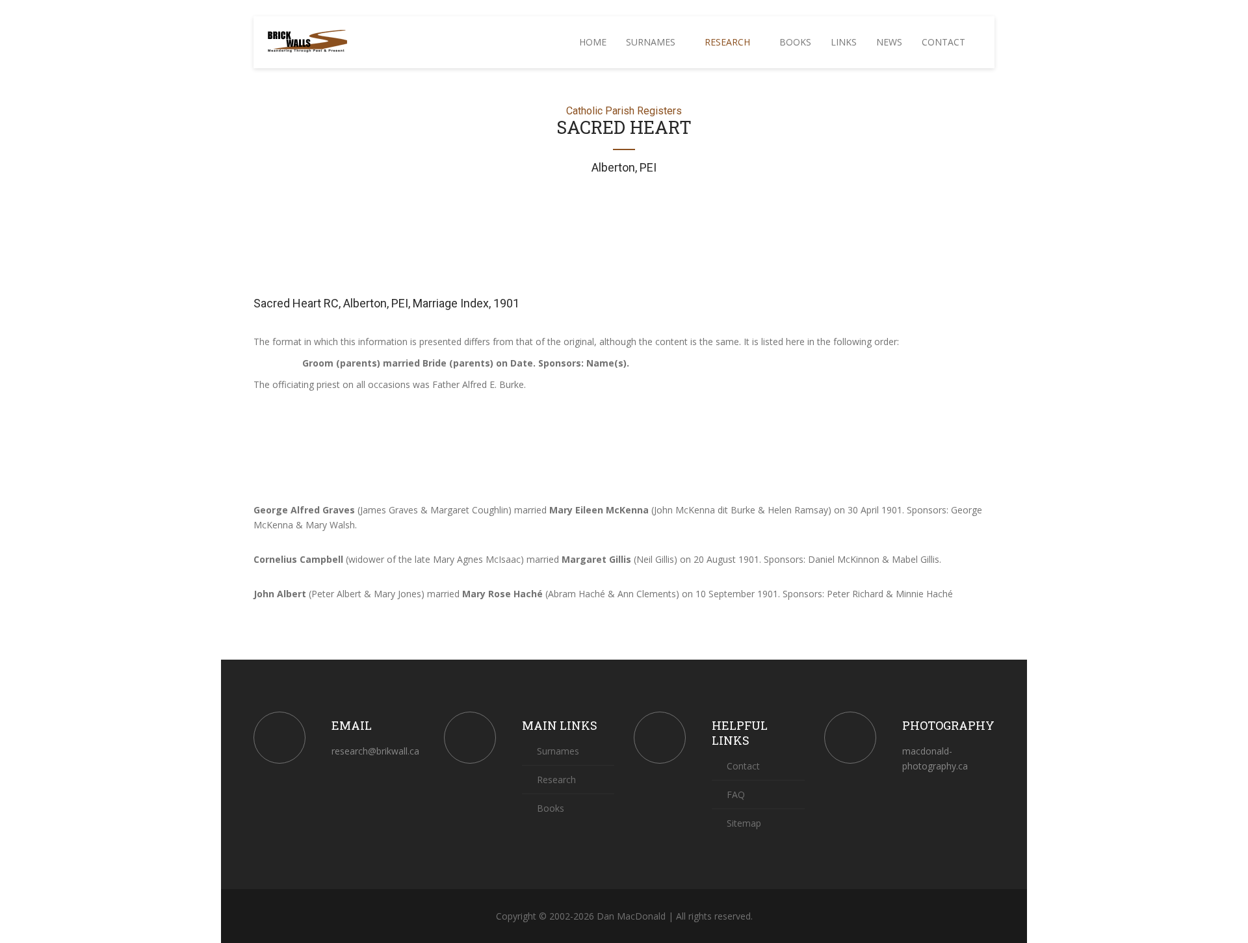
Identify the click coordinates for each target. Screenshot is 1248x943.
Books (795, 42)
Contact (945, 42)
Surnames (652, 42)
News (889, 42)
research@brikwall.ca (375, 751)
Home (592, 42)
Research (729, 42)
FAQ (734, 794)
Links (844, 42)
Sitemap (742, 823)
